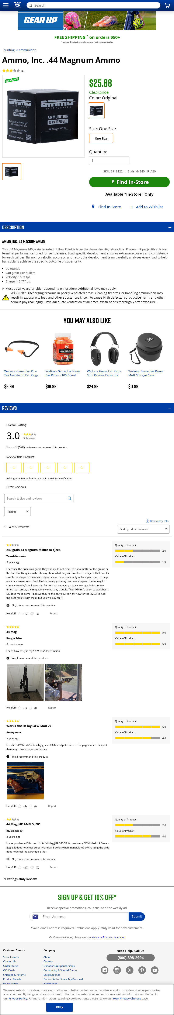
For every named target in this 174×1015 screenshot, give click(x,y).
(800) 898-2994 (131, 957)
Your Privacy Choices (126, 998)
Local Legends (52, 975)
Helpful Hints (11, 983)
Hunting (9, 50)
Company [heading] (50, 950)
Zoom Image (17, 81)
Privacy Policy (17, 998)
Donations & (59, 966)
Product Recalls (12, 979)
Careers (49, 961)
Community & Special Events (61, 970)
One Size (104, 139)
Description (13, 227)
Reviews (9, 408)
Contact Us (10, 961)
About (47, 957)
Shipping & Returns (14, 975)
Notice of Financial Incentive (108, 937)
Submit (137, 916)
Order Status (11, 966)
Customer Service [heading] (14, 950)
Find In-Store (132, 181)
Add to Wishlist (149, 206)
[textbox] (87, 916)
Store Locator (11, 957)
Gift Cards (9, 970)
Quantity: (98, 152)
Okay (59, 1007)
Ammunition (27, 50)
